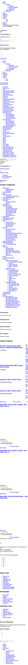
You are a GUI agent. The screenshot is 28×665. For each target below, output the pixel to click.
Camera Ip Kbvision (8, 108)
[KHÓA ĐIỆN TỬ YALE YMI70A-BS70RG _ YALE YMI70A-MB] (14, 528)
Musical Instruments (8, 95)
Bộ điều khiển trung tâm (11, 208)
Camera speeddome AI (8, 99)
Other (4, 143)
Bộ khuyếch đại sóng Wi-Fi (9, 155)
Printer (4, 130)
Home (4, 2)
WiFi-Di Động (12, 281)
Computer (5, 86)
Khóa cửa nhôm (9, 248)
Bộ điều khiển (9, 207)
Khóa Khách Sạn (10, 249)
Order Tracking (6, 612)
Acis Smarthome (10, 10)
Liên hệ (7, 652)
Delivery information (8, 599)
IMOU (4, 221)
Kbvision (8, 4)
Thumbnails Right (10, 655)
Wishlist (5, 610)
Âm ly (4, 193)
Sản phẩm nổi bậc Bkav (11, 297)
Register (5, 23)
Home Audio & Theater (8, 107)
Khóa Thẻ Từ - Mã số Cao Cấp (13, 252)
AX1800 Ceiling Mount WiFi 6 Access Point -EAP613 (11, 366)
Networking (8, 190)
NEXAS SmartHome (11, 118)
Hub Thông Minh (13, 288)
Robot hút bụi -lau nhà (8, 152)
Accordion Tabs (9, 663)
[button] (0, 31)
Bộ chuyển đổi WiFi (13, 271)
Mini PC (8, 203)
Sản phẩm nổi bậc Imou (12, 300)
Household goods (7, 111)
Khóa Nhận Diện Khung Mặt (12, 251)
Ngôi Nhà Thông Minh (11, 282)
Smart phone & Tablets (8, 91)
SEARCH (2, 162)
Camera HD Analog (13, 7)
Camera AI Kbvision (8, 104)
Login (4, 22)
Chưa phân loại (6, 199)
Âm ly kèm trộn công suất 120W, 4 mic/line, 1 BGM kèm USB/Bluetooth (11, 346)
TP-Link (5, 259)
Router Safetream (13, 264)
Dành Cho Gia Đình (10, 268)
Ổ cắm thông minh (10, 215)
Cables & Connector (11, 201)
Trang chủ (5, 175)
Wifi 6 (4, 137)
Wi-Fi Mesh (6, 144)
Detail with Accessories (12, 660)
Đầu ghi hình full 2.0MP (11, 236)
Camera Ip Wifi (9, 222)
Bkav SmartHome (10, 115)
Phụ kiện (11, 263)
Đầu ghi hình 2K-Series (11, 234)
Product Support (7, 617)
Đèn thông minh (9, 225)
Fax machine (6, 100)
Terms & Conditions (8, 601)
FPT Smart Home (10, 117)
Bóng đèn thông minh (8, 147)
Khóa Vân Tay (9, 255)
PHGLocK (8, 11)
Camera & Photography (8, 92)
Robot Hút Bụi (12, 290)
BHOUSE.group (14, 555)
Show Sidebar (3, 180)
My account (6, 609)
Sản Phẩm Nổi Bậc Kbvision (13, 301)
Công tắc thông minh (11, 212)
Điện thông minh (7, 112)
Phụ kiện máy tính (13, 275)
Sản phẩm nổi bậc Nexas (12, 303)
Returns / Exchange (8, 613)
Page (4, 18)
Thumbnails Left (10, 651)
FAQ (7, 19)
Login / (2, 83)
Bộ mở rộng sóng (13, 273)
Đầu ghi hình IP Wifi (11, 223)
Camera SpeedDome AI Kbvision (14, 233)
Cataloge (5, 14)
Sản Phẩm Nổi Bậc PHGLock (13, 304)
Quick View (3, 439)
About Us (5, 15)
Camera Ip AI (12, 8)
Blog (4, 12)
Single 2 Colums (10, 659)
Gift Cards (5, 603)
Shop (4, 3)
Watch (4, 139)
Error (7, 21)
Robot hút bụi (9, 226)
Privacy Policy (6, 600)
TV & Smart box (7, 129)
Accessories (6, 88)
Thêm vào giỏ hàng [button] (6, 443)
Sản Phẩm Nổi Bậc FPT (12, 299)
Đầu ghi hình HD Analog (11, 237)
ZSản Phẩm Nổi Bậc (8, 296)
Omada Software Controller (15, 262)
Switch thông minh (7, 149)
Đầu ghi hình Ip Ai (10, 238)
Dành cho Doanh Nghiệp (12, 260)
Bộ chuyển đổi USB (13, 270)
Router (10, 277)
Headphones (6, 103)
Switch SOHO (12, 278)
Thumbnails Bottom (10, 656)
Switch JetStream (13, 266)
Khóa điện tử (6, 93)
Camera (10, 286)
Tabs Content (9, 661)
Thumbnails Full (10, 657)
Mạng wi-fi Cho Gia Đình (15, 274)
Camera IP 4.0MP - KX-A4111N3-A (10, 379)
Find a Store (6, 594)
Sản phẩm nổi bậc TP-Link (12, 305)
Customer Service (7, 614)
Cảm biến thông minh (11, 211)
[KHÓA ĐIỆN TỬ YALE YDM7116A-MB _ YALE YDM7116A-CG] (14, 437)
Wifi (10, 267)
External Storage (10, 189)
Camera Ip (11, 6)
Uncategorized (6, 293)
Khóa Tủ (8, 253)
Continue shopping (4, 37)
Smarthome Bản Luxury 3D (12, 196)
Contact (5, 17)
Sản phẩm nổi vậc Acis (11, 307)
